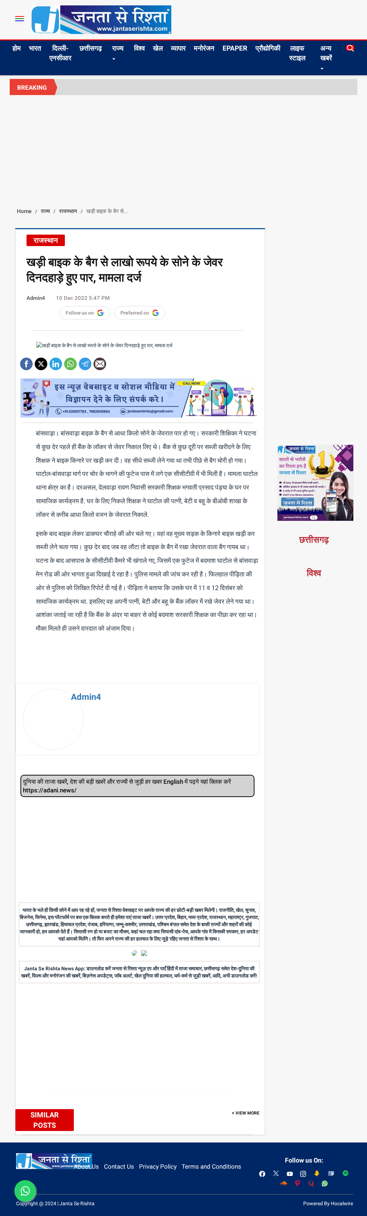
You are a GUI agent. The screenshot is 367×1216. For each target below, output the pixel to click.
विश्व (139, 48)
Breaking (32, 87)
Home (24, 211)
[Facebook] (26, 361)
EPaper (235, 48)
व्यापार (178, 48)
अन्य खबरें (326, 53)
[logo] (101, 19)
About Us (86, 1166)
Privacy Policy (158, 1166)
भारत (35, 48)
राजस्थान (68, 211)
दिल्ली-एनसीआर (60, 53)
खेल (158, 48)
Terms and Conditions (211, 1166)
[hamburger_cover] (19, 18)
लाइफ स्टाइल (297, 53)
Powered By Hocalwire (328, 1203)
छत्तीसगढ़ (91, 48)
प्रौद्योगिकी (268, 48)
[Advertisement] (183, 149)
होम (17, 48)
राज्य (118, 48)
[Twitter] (41, 361)
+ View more (245, 1113)
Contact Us (119, 1166)
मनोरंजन (204, 48)
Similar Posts (44, 1120)
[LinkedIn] (55, 361)
